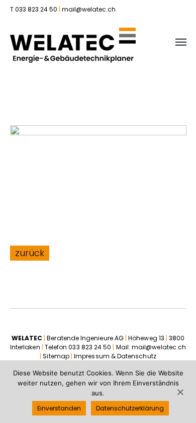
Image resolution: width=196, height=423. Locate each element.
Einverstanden (59, 408)
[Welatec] (73, 45)
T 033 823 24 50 (33, 9)
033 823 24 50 (89, 347)
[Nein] (180, 392)
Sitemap (56, 356)
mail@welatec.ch (89, 9)
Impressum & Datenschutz (115, 356)
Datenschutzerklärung (130, 408)
